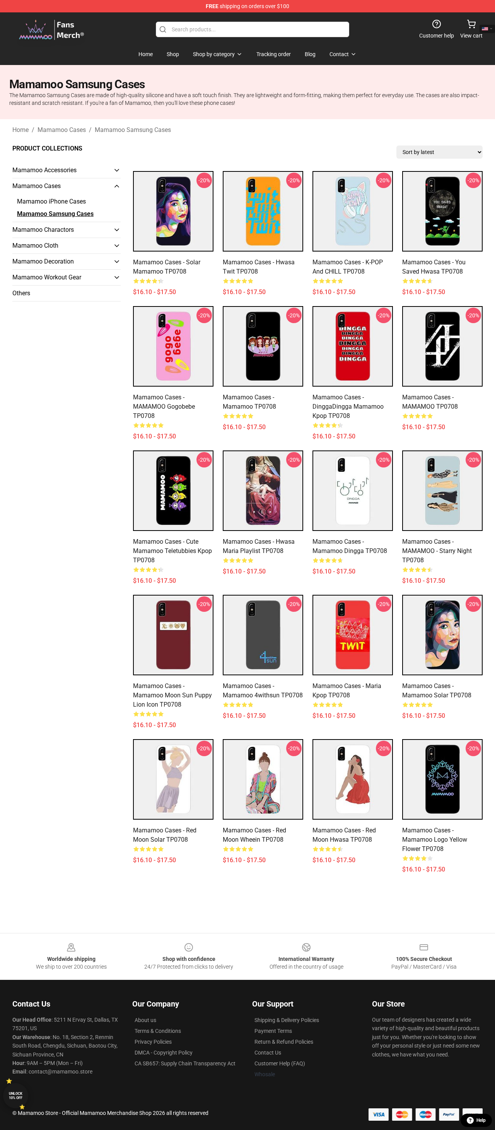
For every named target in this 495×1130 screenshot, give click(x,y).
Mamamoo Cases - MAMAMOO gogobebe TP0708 (164, 406)
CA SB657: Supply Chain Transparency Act (185, 1063)
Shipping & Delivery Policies (286, 1020)
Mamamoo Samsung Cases (133, 130)
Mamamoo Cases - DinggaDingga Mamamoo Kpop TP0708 (348, 406)
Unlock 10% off (15, 1096)
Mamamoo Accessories (44, 170)
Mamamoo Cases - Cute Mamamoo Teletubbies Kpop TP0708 (172, 551)
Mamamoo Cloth (35, 245)
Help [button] (481, 1120)
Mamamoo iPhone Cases (51, 201)
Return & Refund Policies (283, 1042)
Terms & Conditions (158, 1031)
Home (20, 130)
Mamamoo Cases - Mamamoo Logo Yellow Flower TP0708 (434, 840)
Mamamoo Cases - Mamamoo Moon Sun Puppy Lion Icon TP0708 (172, 695)
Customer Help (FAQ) (279, 1063)
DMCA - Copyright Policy (164, 1053)
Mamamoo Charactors (43, 229)
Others (21, 293)
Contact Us (267, 1053)
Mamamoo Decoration (43, 261)
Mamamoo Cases (62, 130)
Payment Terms (273, 1031)
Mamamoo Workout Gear (46, 277)
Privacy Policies (153, 1042)
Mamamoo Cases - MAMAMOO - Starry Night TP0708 (437, 551)
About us (145, 1020)
